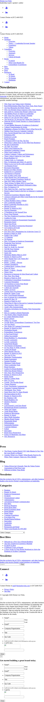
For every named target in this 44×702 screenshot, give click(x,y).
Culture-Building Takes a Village (15, 201)
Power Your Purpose (11, 214)
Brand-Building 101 (11, 400)
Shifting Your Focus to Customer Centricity (18, 131)
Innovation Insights (10, 251)
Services (11, 55)
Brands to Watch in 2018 (12, 278)
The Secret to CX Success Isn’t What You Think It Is (22, 119)
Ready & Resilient (10, 245)
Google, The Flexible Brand (13, 382)
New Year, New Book (11, 276)
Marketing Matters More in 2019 (15, 255)
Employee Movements (11, 413)
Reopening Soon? (10, 222)
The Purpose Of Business (12, 346)
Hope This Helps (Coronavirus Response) (18, 226)
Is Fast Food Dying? (11, 334)
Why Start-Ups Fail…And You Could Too (18, 189)
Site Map (7, 591)
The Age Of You (9, 355)
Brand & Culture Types (12, 293)
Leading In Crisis (10, 218)
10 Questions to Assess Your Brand (16, 284)
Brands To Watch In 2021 (13, 208)
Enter (2, 654)
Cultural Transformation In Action (15, 127)
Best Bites (7, 504)
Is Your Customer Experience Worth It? (17, 179)
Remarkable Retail (10, 421)
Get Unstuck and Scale (12, 228)
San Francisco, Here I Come (13, 305)
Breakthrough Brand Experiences (15, 407)
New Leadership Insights (12, 202)
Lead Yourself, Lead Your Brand (15, 405)
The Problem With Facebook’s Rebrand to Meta (20, 185)
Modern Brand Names (11, 419)
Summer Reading (10, 361)
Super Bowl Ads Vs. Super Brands (16, 392)
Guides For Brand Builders (13, 369)
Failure (6, 429)
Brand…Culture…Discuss (13, 262)
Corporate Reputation (11, 282)
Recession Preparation (11, 168)
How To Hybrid (9, 199)
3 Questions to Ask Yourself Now (15, 212)
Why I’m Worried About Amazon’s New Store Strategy (23, 110)
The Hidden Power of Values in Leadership (19, 114)
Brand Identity (9, 511)
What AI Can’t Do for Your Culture (16, 117)
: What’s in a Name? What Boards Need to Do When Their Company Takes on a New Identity (22, 456)
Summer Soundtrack (11, 264)
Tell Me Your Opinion (11, 249)
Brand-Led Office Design (13, 170)
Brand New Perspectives (12, 433)
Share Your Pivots (10, 224)
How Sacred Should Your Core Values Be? (18, 133)
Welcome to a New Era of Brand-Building (18, 542)
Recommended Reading (12, 286)
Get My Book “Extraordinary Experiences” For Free (22, 322)
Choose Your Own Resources (14, 291)
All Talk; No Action (11, 146)
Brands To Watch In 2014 (13, 375)
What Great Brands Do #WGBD (15, 529)
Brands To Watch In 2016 (13, 328)
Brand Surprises (9, 367)
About (6, 68)
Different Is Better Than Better (14, 470)
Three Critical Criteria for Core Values (17, 156)
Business (7, 490)
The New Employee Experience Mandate (18, 216)
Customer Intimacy (10, 427)
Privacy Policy (9, 589)
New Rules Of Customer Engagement (17, 326)
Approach (12, 53)
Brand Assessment (10, 359)
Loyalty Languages (10, 340)
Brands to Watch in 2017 (12, 301)
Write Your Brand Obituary (13, 371)
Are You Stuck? (9, 324)
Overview (12, 41)
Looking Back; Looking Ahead (14, 266)
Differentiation (9, 423)
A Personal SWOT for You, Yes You (16, 141)
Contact (7, 82)
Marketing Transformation (13, 357)
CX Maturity (8, 237)
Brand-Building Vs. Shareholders (15, 338)
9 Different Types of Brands (13, 547)
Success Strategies (10, 210)
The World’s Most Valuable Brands (16, 315)
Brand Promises (9, 139)
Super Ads (7, 253)
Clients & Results (14, 57)
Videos (11, 47)
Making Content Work (11, 378)
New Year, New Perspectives (14, 373)
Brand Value (8, 513)
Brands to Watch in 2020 (12, 233)
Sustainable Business (11, 425)
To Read (11, 74)
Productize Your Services (12, 243)
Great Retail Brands (11, 344)
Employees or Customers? (13, 172)
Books (6, 59)
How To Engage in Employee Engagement (18, 241)
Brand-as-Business (10, 505)
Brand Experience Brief (12, 509)
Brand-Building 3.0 (10, 158)
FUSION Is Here (10, 545)
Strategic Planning (10, 402)
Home (6, 37)
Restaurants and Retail (11, 527)
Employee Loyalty (10, 137)
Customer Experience (11, 515)
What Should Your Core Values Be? (16, 259)
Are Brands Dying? (11, 166)
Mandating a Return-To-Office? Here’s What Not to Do (23, 129)
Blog (6, 66)
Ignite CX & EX (9, 289)
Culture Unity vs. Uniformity (14, 160)
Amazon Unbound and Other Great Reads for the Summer (24, 197)
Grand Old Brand (10, 349)
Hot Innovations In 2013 (12, 394)
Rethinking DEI (9, 135)
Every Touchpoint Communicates (15, 386)
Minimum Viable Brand (12, 363)
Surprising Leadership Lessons (14, 150)
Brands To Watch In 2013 (13, 396)
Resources (7, 72)
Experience (12, 45)
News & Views (9, 268)
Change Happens (10, 384)
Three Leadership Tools (12, 365)
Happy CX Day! (10, 260)
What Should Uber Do (12, 351)
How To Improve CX (11, 187)
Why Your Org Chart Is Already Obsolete (18, 115)
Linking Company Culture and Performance (19, 154)
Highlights (12, 80)
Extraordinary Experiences (17, 65)
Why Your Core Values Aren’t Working (17, 104)
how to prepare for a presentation (15, 297)
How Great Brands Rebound (14, 295)
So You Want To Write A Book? (15, 347)
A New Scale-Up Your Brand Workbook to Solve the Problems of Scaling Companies (22, 550)
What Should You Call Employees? (16, 177)
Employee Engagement (12, 494)
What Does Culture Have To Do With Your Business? (22, 143)
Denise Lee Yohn (6, 1)
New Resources (9, 436)
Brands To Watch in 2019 (13, 257)
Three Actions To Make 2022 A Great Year (18, 183)
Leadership (8, 523)
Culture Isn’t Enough (11, 288)
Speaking (7, 39)
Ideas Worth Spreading (12, 417)
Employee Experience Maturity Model (17, 195)
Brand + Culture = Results (13, 270)
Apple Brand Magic (11, 411)
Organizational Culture (12, 498)
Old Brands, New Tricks (12, 390)
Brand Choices (9, 318)
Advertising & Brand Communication (17, 502)
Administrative (9, 500)
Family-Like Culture (11, 235)
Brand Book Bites (10, 507)
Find (22, 564)
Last (25, 622)
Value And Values (10, 409)
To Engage (12, 78)
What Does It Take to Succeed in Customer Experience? (23, 303)
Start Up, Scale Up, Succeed (13, 247)
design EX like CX (10, 299)
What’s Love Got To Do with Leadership (18, 164)
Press (6, 70)
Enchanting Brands (10, 330)
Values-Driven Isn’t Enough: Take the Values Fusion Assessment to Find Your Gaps (22, 467)
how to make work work (12, 175)
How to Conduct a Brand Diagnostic (16, 313)
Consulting (8, 49)
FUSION (12, 61)
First (25, 620)
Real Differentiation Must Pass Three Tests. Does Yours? (23, 106)
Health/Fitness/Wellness (12, 519)
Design (6, 404)
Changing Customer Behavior (14, 388)
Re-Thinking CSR (10, 398)
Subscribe (3, 96)
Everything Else (9, 517)
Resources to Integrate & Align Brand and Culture (21, 274)
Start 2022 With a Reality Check (15, 181)
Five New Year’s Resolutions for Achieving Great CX (22, 231)
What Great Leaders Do (12, 152)
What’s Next (8, 272)
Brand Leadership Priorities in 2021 (16, 204)
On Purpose (8, 239)
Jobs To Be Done (10, 230)
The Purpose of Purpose (12, 173)
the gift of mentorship (11, 144)
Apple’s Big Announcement (13, 307)
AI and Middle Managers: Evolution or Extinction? (21, 125)
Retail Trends (8, 376)
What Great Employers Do (13, 148)
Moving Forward (10, 206)
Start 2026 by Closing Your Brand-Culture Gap (20, 112)
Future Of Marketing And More (15, 434)
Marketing (7, 525)
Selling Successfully (11, 336)
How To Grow (9, 380)
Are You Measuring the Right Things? (17, 108)
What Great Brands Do (16, 63)
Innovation (8, 431)
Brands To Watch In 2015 (13, 353)
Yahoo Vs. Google (10, 320)
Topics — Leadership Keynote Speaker (22, 43)
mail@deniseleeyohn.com (21, 586)
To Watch (12, 76)
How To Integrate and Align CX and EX (18, 162)
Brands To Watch (10, 415)
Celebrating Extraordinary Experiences (17, 280)
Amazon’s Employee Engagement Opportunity (20, 220)
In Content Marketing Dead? (14, 317)
